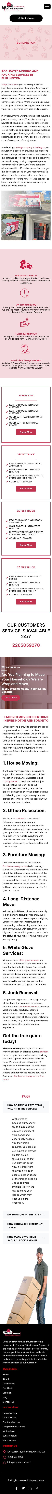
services (44, 1051)
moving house (10, 781)
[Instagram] (36, 1488)
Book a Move (27, 18)
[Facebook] (16, 1488)
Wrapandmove (9, 84)
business (20, 818)
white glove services (29, 960)
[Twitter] (23, 1488)
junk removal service (29, 1006)
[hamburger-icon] (47, 6)
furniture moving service (15, 866)
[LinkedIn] (29, 1488)
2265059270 (26, 645)
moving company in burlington (29, 147)
